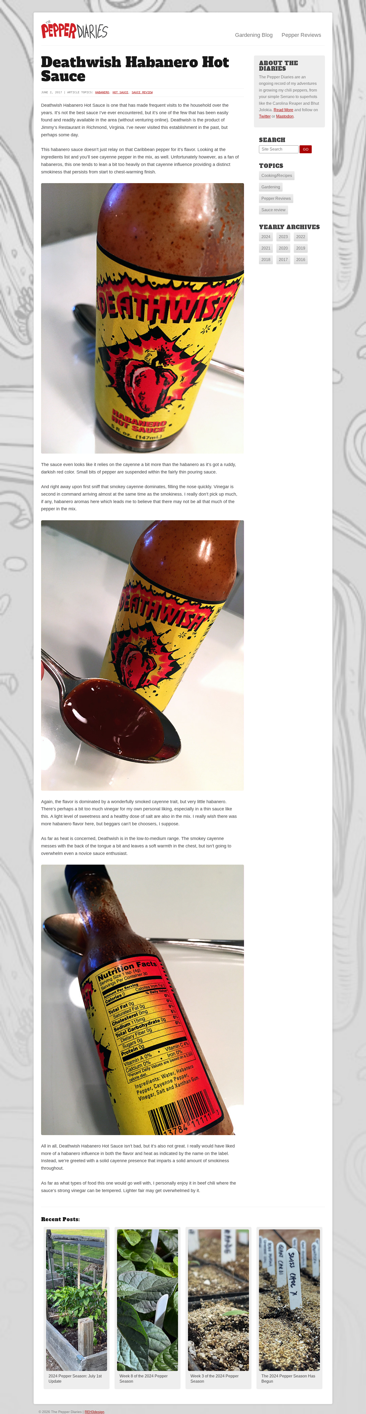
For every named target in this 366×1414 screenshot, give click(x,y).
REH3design (94, 1412)
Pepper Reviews (301, 35)
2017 (283, 260)
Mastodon (285, 116)
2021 (265, 248)
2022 (300, 237)
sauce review (142, 92)
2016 (300, 260)
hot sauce (120, 92)
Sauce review (273, 210)
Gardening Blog (254, 35)
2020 (283, 248)
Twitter (265, 116)
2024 (265, 237)
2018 (265, 260)
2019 (300, 248)
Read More (283, 110)
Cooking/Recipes (276, 175)
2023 (283, 237)
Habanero (102, 92)
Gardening (270, 187)
